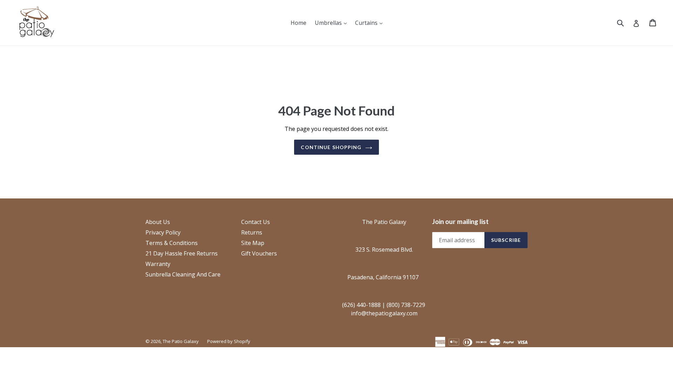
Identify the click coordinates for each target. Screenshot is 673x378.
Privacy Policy (163, 232)
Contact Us (255, 222)
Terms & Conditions (171, 243)
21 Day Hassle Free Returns (181, 253)
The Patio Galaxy (181, 341)
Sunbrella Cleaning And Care (182, 274)
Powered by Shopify (228, 341)
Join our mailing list (460, 221)
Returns (251, 232)
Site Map (252, 243)
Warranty (157, 264)
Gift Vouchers (259, 253)
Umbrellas (332, 23)
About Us (157, 222)
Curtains (370, 23)
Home (298, 23)
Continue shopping (331, 147)
